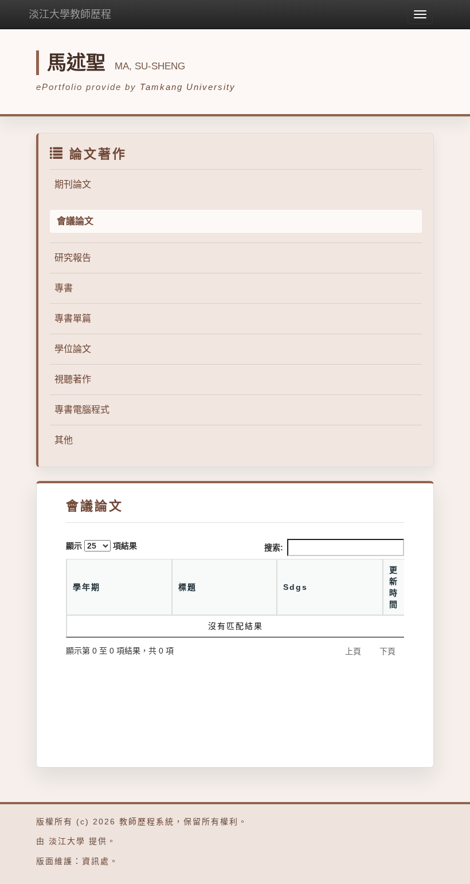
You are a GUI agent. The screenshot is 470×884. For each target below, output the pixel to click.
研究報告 (72, 258)
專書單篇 (72, 318)
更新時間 (393, 587)
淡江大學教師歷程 (70, 14)
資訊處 (95, 861)
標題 (187, 587)
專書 (63, 288)
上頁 (353, 651)
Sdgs (295, 587)
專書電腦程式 (81, 409)
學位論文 (72, 349)
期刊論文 (72, 184)
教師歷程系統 (146, 821)
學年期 (86, 587)
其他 (63, 440)
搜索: (273, 547)
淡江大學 (67, 841)
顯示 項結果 (101, 545)
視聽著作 (72, 379)
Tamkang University (188, 87)
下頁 (387, 651)
